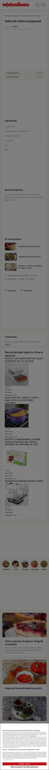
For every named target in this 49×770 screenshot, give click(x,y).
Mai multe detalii (33, 735)
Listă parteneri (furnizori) (7, 759)
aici (6, 743)
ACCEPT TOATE (24, 764)
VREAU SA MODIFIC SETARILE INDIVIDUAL (24, 767)
